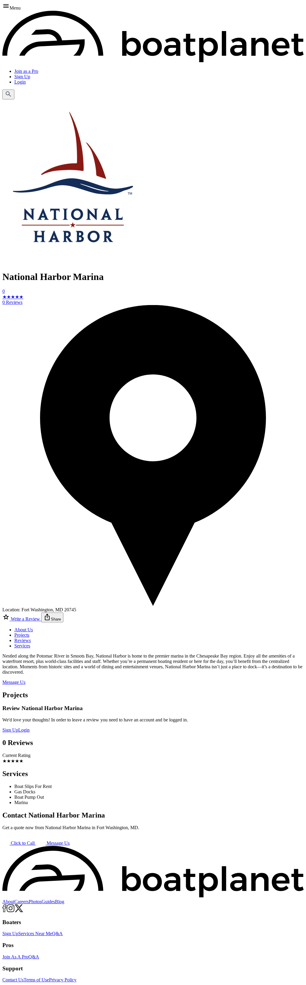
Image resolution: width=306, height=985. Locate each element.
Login (20, 81)
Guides (48, 901)
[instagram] (11, 910)
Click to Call (23, 843)
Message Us (13, 682)
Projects (21, 635)
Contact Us (13, 979)
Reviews (22, 640)
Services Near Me (35, 933)
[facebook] (4, 910)
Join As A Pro (15, 956)
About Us (23, 629)
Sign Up (22, 76)
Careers (21, 901)
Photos (35, 901)
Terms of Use (36, 979)
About (8, 901)
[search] (8, 94)
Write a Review (25, 618)
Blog (59, 901)
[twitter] (19, 910)
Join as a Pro (26, 71)
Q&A (57, 933)
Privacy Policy (62, 979)
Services (22, 645)
